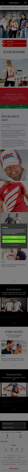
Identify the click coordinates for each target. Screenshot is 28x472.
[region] (14, 236)
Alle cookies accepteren (14, 241)
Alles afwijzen (14, 237)
